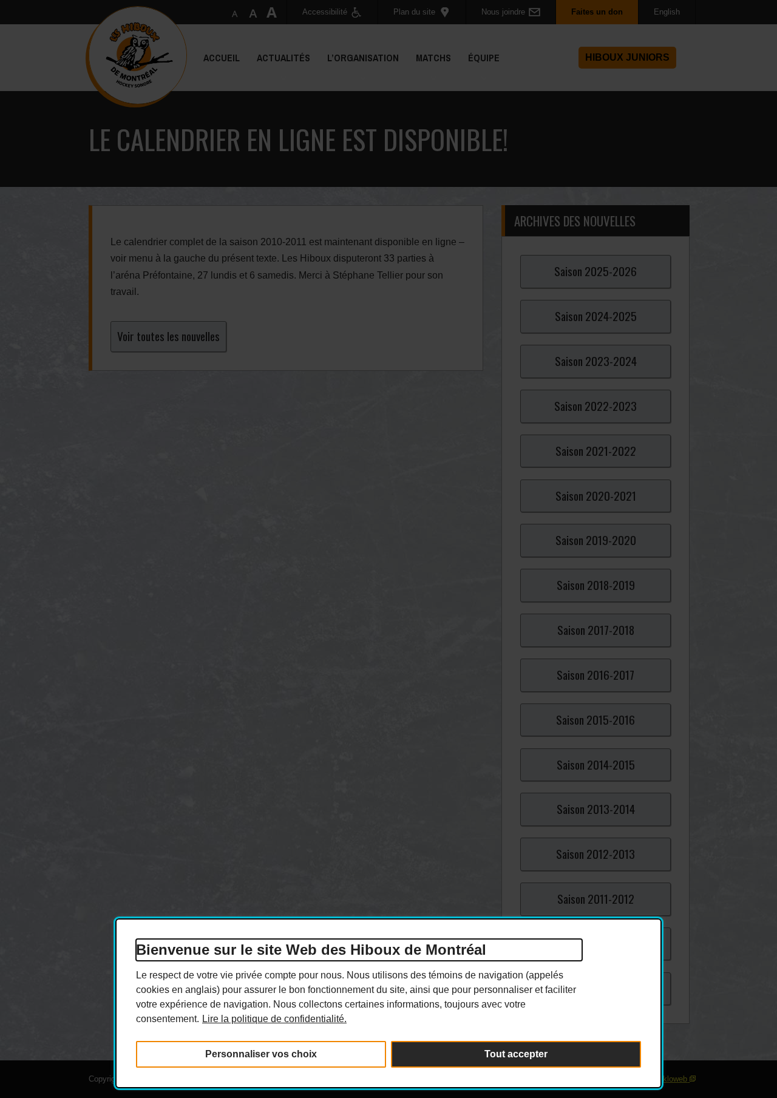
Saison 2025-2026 (595, 271)
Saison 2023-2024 (596, 361)
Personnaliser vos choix (261, 1054)
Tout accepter (516, 1054)
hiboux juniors (627, 57)
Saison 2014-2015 (596, 764)
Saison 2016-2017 (595, 674)
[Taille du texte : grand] (253, 12)
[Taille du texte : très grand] (271, 12)
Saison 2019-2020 (595, 540)
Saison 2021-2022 (595, 450)
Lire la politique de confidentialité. (274, 1019)
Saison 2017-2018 (595, 630)
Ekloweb (672, 1078)
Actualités (279, 70)
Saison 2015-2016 (595, 719)
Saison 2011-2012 (595, 898)
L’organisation (359, 70)
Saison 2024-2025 (596, 316)
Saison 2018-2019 (596, 585)
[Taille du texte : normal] (235, 12)
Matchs (429, 70)
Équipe (480, 70)
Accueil (221, 57)
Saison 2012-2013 (595, 853)
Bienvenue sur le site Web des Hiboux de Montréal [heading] (311, 949)
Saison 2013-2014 (596, 809)
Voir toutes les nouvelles (168, 336)
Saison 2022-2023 (595, 406)
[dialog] (388, 1003)
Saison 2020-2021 (595, 495)
